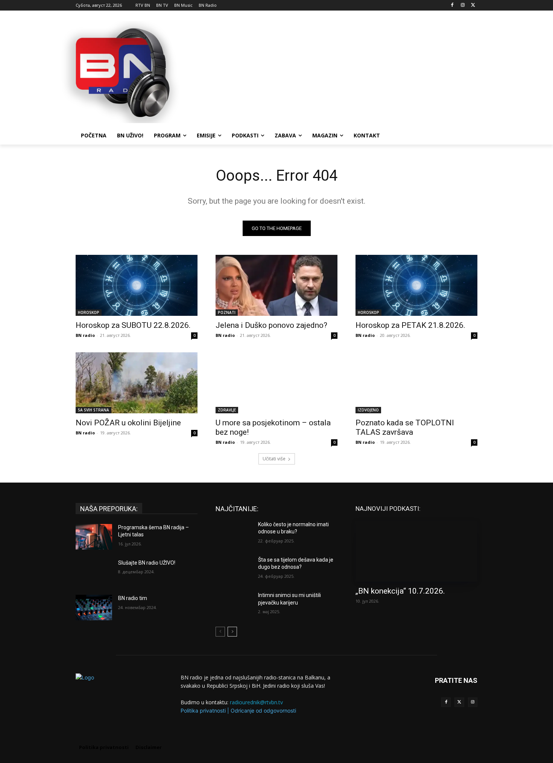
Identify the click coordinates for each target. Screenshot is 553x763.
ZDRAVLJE (227, 410)
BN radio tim (132, 598)
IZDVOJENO (368, 410)
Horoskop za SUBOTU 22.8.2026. (133, 325)
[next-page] (232, 632)
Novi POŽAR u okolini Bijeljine (128, 422)
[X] (473, 5)
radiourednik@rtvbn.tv (256, 702)
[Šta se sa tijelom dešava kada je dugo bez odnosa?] (234, 569)
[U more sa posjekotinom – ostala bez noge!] (276, 382)
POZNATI (226, 312)
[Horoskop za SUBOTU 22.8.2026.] (137, 285)
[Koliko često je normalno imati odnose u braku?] (234, 534)
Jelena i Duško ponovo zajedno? (271, 325)
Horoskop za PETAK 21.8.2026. (410, 325)
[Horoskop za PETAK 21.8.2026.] (416, 285)
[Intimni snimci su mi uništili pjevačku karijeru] (234, 604)
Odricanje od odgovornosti (263, 710)
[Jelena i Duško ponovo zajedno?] (276, 285)
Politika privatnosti (203, 710)
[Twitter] (459, 702)
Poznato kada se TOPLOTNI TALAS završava (405, 427)
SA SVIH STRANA (93, 410)
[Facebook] (452, 5)
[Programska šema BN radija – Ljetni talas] (94, 537)
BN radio (85, 335)
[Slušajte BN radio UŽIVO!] (94, 572)
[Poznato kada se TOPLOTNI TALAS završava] (416, 382)
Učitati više (274, 458)
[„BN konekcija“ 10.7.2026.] (416, 551)
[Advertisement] (333, 71)
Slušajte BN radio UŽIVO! (146, 563)
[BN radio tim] (94, 607)
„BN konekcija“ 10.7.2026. (400, 590)
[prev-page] (220, 632)
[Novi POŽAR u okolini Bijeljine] (137, 382)
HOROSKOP (88, 312)
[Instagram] (462, 5)
